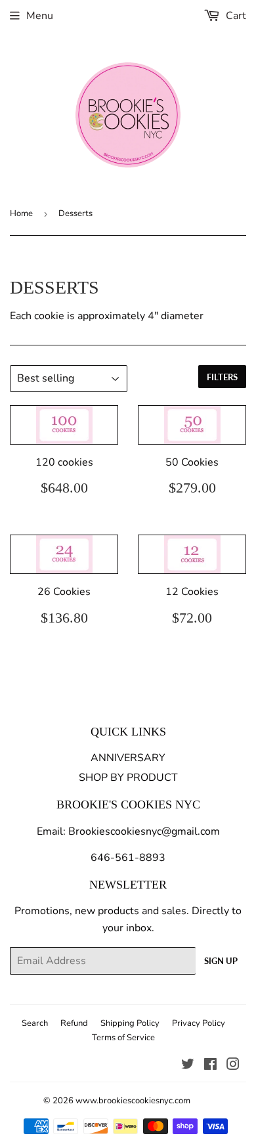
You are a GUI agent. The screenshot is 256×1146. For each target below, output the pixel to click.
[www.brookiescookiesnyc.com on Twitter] (187, 1066)
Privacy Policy (198, 1023)
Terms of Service (123, 1038)
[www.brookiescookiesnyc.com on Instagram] (233, 1066)
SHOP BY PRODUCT (128, 777)
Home (21, 213)
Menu (39, 16)
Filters (222, 377)
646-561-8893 (128, 857)
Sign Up (221, 961)
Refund (74, 1023)
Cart (234, 16)
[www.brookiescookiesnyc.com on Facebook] (210, 1066)
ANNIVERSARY (128, 758)
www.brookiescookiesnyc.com (132, 1101)
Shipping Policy (130, 1023)
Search (35, 1023)
